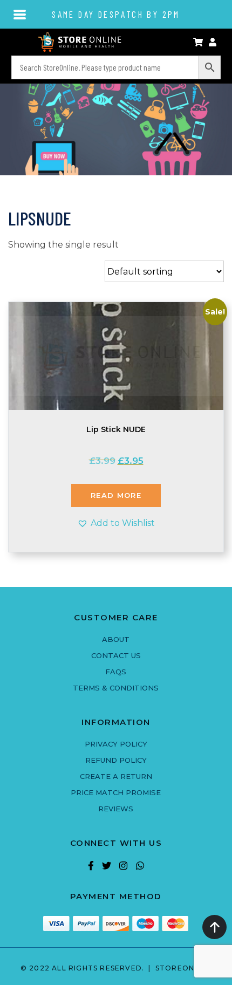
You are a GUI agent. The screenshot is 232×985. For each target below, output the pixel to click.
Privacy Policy (116, 744)
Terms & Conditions (116, 687)
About (115, 639)
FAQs (115, 671)
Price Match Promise (116, 792)
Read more (116, 495)
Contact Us (116, 655)
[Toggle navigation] (20, 13)
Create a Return (116, 776)
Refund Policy (116, 760)
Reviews (115, 808)
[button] (116, 523)
